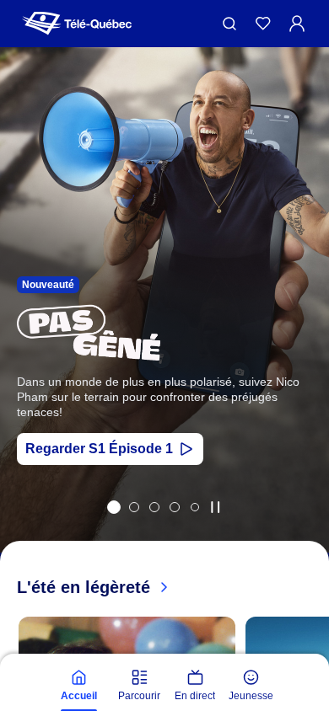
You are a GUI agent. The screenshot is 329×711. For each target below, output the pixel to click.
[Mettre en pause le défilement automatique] (215, 507)
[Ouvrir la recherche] (229, 23)
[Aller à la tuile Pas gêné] (114, 507)
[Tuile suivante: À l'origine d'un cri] (304, 322)
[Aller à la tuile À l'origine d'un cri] (154, 507)
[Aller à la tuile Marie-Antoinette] (134, 507)
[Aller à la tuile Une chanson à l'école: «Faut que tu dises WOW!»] (195, 507)
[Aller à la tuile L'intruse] (174, 507)
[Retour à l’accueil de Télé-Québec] (77, 23)
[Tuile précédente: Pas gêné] (25, 322)
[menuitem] (78, 685)
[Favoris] (263, 23)
